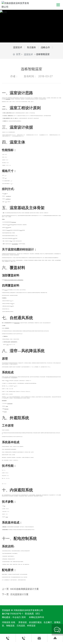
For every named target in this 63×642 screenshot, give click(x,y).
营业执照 (29, 613)
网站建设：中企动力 (11, 617)
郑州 (23, 617)
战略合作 (45, 47)
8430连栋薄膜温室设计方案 (24, 588)
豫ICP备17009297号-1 (12, 613)
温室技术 (17, 47)
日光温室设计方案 (19, 594)
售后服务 (31, 47)
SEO (37, 613)
